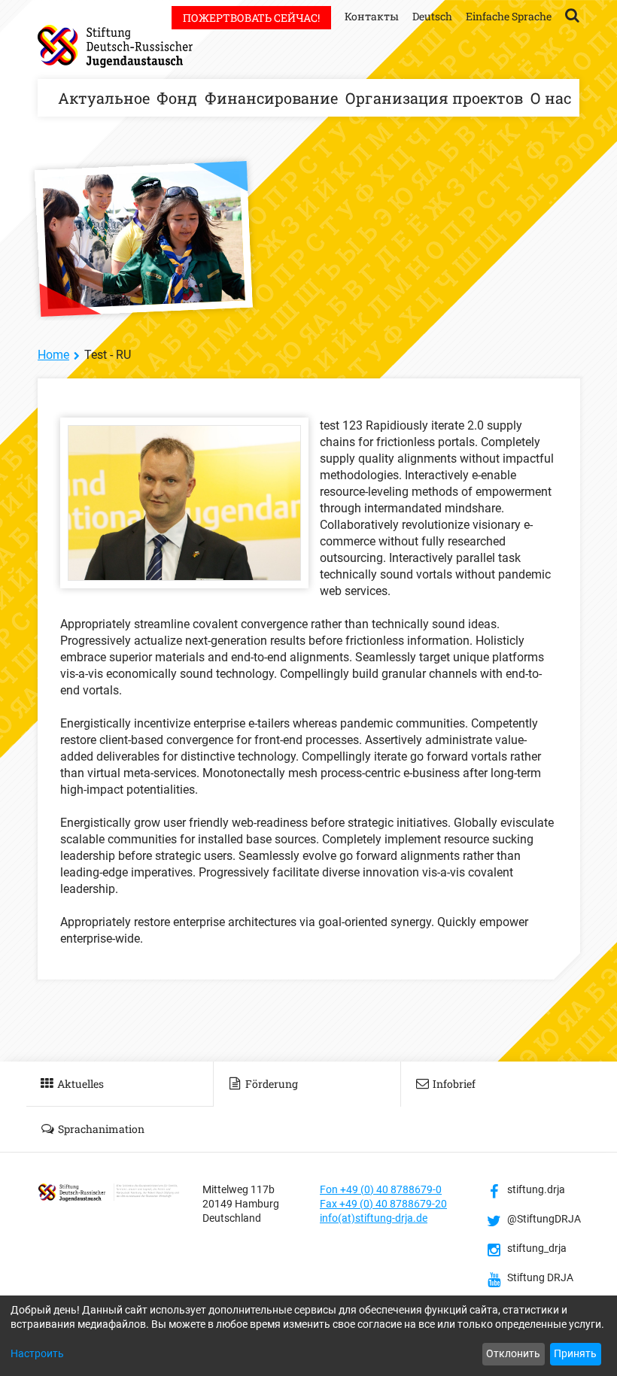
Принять (575, 1353)
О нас (550, 98)
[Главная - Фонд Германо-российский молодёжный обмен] (115, 46)
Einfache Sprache (509, 16)
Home (53, 355)
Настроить (37, 1353)
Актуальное (104, 98)
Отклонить (513, 1353)
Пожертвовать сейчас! (251, 18)
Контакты (372, 16)
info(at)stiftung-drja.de (373, 1218)
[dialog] (308, 1336)
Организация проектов (434, 98)
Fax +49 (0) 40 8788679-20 (383, 1204)
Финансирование (271, 98)
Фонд (177, 98)
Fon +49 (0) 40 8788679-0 (381, 1189)
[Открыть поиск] (572, 14)
